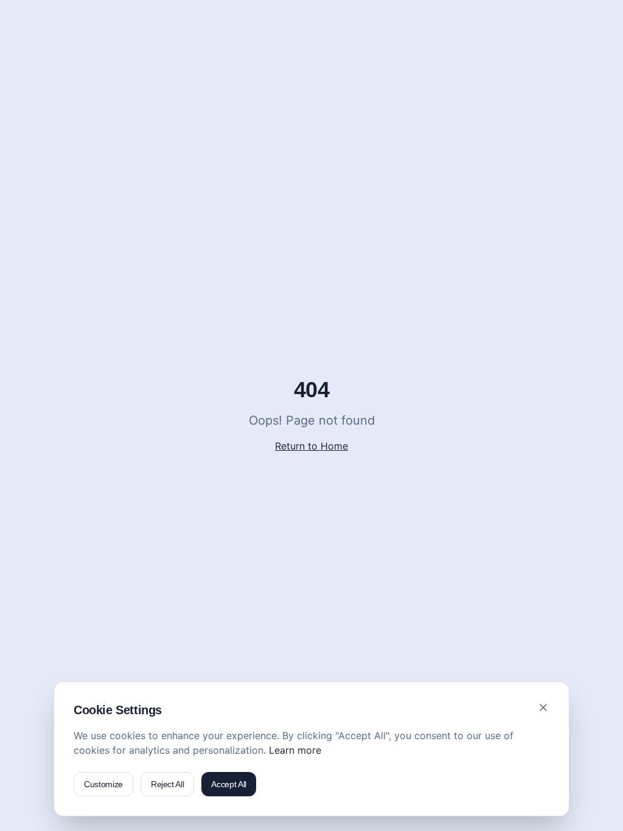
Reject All (167, 784)
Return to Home (311, 446)
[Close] (543, 707)
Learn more (295, 750)
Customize (103, 784)
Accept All (228, 784)
